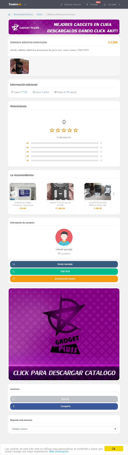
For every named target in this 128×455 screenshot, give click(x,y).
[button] (71, 4)
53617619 (65, 271)
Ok (114, 448)
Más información (59, 451)
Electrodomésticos (23, 14)
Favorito (65, 399)
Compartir (65, 406)
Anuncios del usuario (65, 278)
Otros (39, 14)
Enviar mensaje (65, 264)
